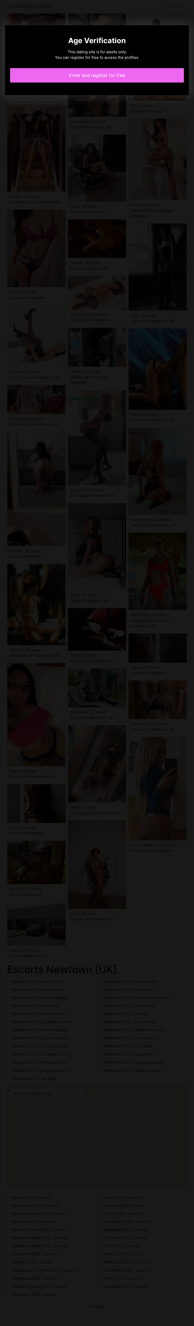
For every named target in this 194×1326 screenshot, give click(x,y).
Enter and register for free (97, 75)
